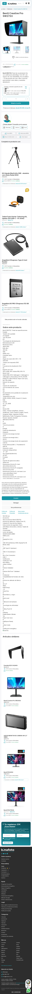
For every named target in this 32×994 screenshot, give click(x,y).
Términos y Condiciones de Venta (9, 906)
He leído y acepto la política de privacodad (10, 839)
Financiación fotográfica (7, 895)
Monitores (9, 9)
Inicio (4, 9)
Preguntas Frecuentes (6, 884)
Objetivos (3, 920)
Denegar (16, 503)
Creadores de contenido (7, 936)
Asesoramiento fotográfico (8, 886)
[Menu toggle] (4, 3)
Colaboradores (5, 875)
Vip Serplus (4, 890)
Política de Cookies (6, 910)
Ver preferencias (16, 507)
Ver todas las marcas (6, 965)
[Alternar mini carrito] (29, 3)
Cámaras (3, 917)
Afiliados (3, 893)
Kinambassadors (5, 874)
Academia (4, 868)
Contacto (3, 861)
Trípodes (3, 922)
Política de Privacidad (6, 908)
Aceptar (16, 498)
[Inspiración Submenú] (8, 870)
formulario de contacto (21, 983)
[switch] (28, 987)
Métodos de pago (5, 897)
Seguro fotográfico (6, 888)
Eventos (3, 877)
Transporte (4, 924)
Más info (26, 87)
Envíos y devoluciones (6, 899)
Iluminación (4, 919)
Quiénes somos (5, 859)
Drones (3, 926)
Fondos (3, 932)
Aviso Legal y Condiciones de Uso (9, 904)
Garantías (3, 891)
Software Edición (5, 928)
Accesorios (4, 934)
